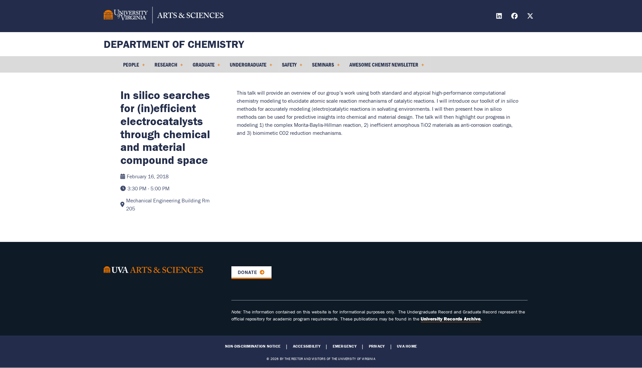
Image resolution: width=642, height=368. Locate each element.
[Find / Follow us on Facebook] (515, 17)
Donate (247, 272)
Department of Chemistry (174, 44)
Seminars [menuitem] (321, 67)
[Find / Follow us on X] (531, 17)
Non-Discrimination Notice (253, 346)
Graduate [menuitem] (202, 67)
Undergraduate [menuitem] (246, 67)
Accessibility (306, 346)
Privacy (377, 346)
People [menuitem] (129, 67)
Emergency (344, 346)
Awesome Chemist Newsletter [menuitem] (382, 67)
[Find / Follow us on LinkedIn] (500, 17)
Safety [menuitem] (288, 67)
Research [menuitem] (164, 67)
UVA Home (407, 346)
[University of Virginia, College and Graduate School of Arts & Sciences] (163, 16)
